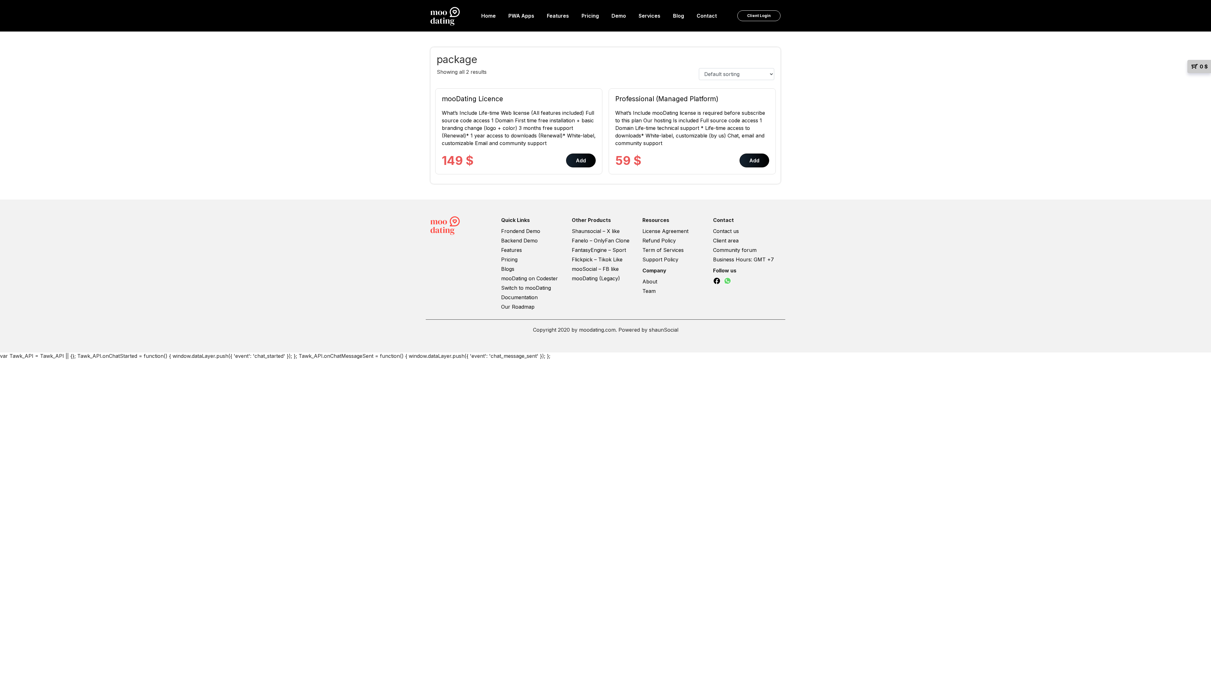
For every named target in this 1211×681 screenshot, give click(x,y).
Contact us (726, 231)
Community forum (735, 250)
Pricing (590, 16)
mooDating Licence (472, 99)
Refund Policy (659, 240)
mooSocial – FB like (595, 269)
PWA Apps (521, 16)
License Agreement (665, 231)
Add (581, 160)
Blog (678, 16)
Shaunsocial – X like (596, 231)
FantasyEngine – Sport (599, 250)
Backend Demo (519, 240)
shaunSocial (663, 330)
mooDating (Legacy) (596, 278)
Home (488, 16)
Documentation (519, 297)
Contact (707, 16)
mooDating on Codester (529, 278)
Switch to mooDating (526, 288)
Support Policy (660, 259)
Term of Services (663, 250)
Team (649, 291)
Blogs (507, 269)
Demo (618, 16)
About (649, 281)
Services (649, 16)
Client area (726, 240)
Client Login (759, 15)
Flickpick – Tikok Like (597, 259)
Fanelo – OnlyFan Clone (600, 240)
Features (558, 16)
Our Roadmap (518, 307)
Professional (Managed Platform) (666, 99)
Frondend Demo (520, 231)
